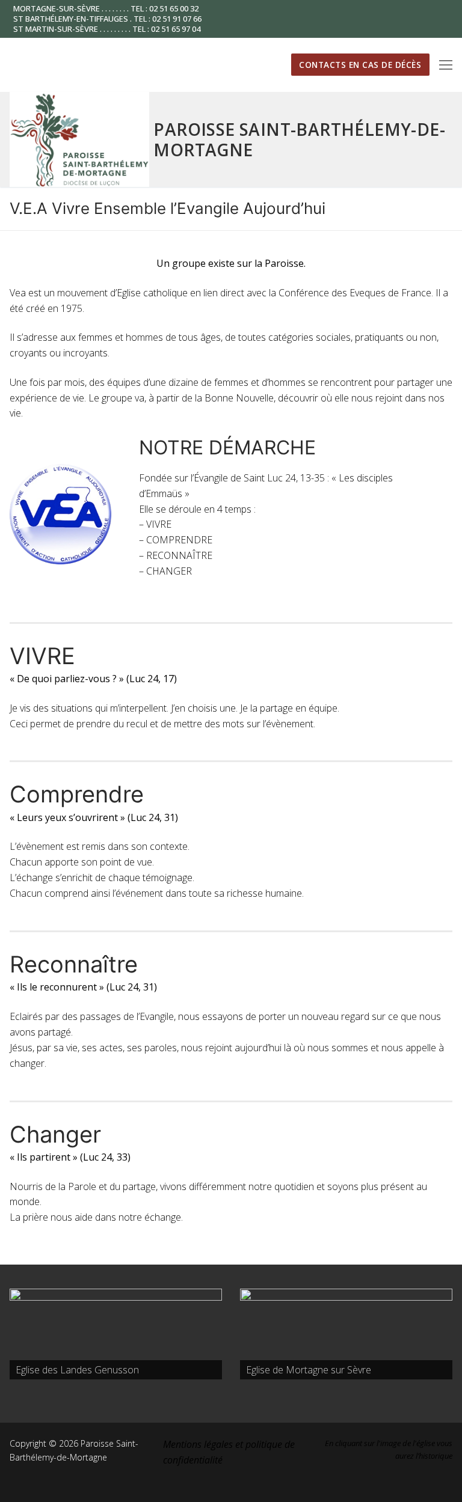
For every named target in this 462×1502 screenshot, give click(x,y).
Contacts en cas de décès (360, 64)
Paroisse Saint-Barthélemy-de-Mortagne (299, 139)
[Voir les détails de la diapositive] (116, 1334)
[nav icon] (445, 65)
